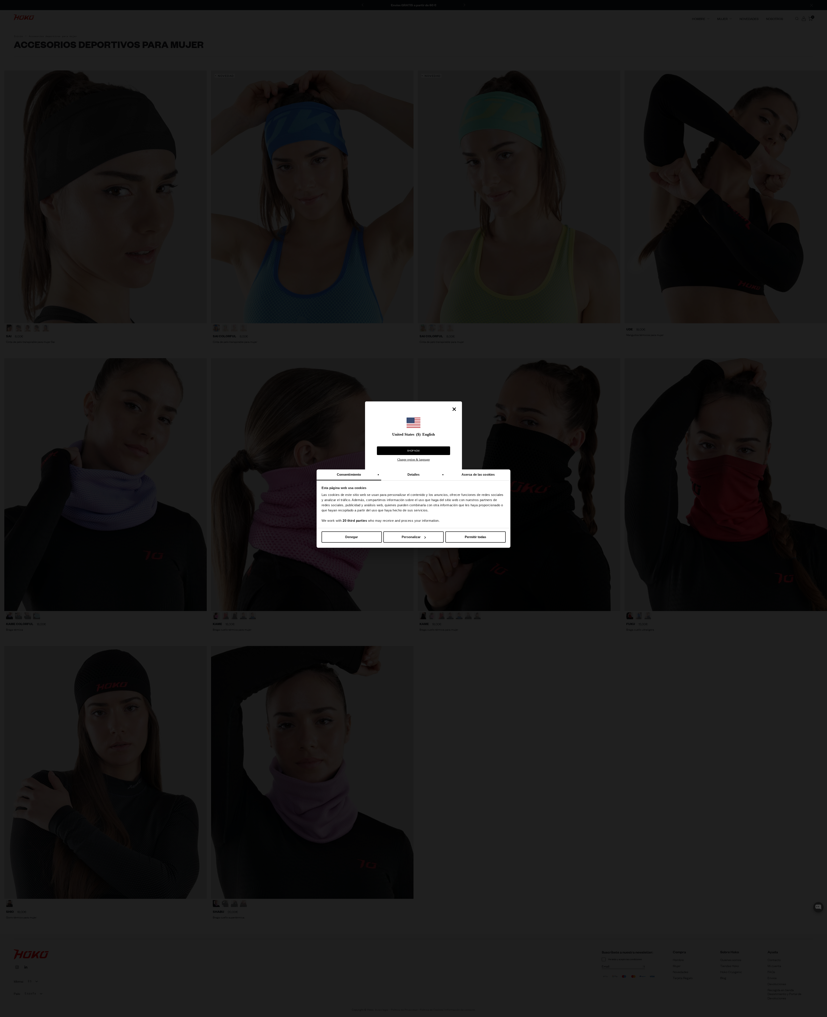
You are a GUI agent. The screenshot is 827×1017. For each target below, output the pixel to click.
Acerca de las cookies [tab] (478, 474)
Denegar (351, 537)
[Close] (454, 409)
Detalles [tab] (413, 474)
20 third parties (355, 520)
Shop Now (413, 450)
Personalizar (411, 537)
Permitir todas (475, 537)
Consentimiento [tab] (349, 474)
